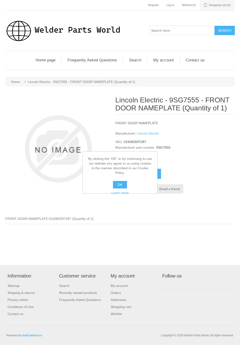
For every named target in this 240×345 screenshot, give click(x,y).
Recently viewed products (78, 293)
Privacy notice (18, 300)
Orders (116, 293)
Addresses (118, 300)
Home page (46, 60)
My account (163, 60)
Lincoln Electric (148, 133)
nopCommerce (32, 335)
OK (120, 185)
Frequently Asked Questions (92, 60)
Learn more (120, 193)
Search (224, 30)
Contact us (195, 60)
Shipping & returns (21, 293)
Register (153, 5)
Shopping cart (121, 307)
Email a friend (169, 189)
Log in (170, 5)
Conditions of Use (21, 307)
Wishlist (116, 314)
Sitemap (14, 286)
